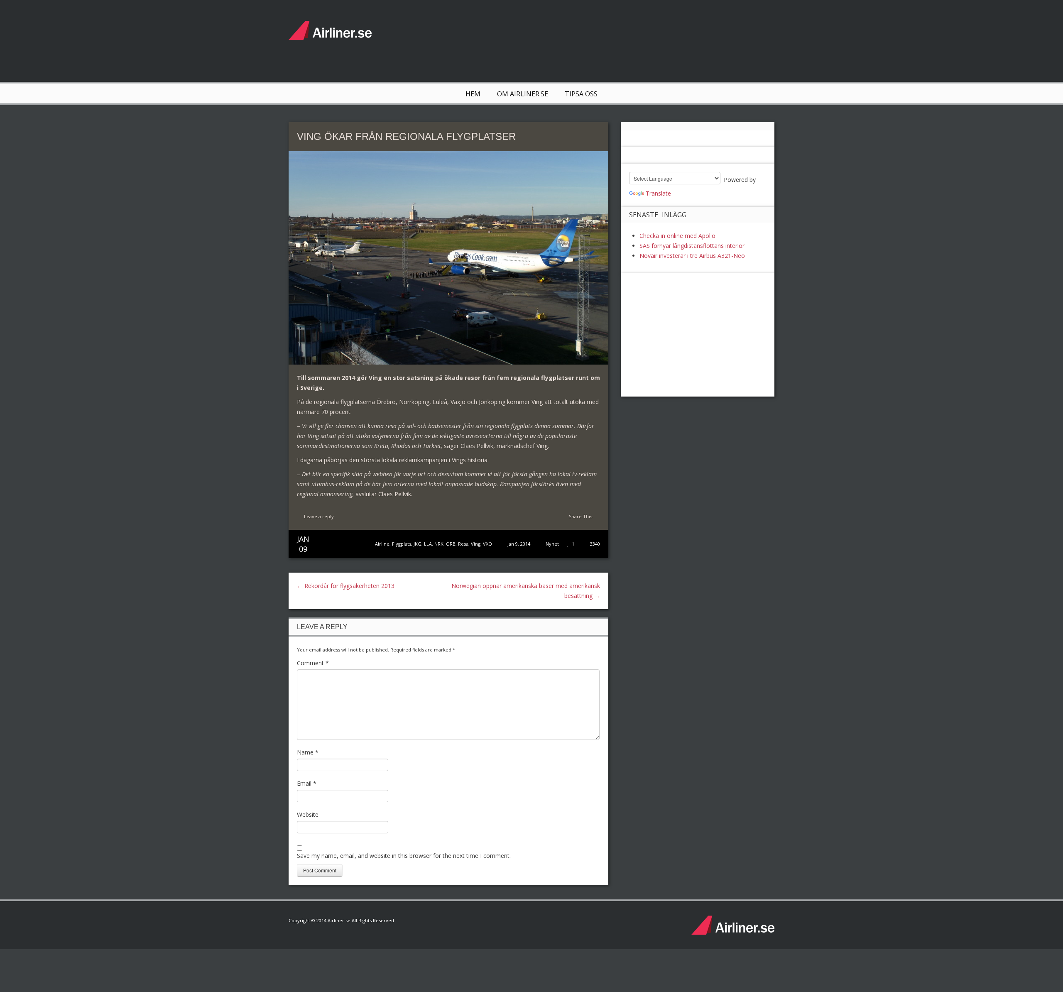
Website (307, 814)
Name (307, 752)
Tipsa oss (581, 94)
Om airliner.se (522, 94)
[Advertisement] (623, 39)
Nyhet (552, 544)
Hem (472, 94)
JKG (417, 544)
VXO (487, 544)
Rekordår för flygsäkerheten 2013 (345, 586)
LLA (428, 544)
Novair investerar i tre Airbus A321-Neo (692, 256)
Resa (463, 544)
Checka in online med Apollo (677, 236)
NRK (438, 544)
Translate (658, 193)
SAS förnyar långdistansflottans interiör (692, 246)
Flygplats (401, 544)
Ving (475, 544)
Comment (313, 663)
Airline (382, 544)
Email (306, 783)
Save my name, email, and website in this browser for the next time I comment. (404, 856)
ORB (451, 544)
